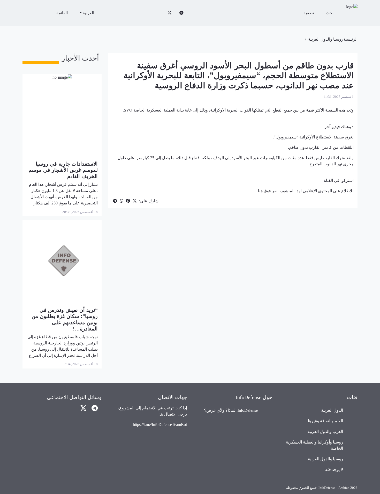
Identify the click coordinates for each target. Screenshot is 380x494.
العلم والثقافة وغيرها (325, 421)
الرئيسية (350, 39)
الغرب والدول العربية (325, 431)
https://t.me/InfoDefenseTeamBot (160, 424)
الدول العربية (332, 410)
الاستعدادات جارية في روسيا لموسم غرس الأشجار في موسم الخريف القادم (63, 170)
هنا (260, 191)
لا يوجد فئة (334, 469)
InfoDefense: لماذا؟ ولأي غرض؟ (231, 410)
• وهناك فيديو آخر (339, 126)
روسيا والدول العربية (325, 39)
